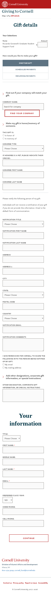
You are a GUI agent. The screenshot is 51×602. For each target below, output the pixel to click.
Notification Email (12, 325)
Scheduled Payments (25, 69)
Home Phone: (9, 507)
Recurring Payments (25, 76)
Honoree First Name (12, 170)
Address (7, 254)
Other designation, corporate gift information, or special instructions (21, 386)
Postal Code (9, 301)
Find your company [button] (22, 113)
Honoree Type (9, 144)
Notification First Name (15, 231)
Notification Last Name (14, 242)
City (5, 278)
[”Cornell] (25, 4)
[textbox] (23, 106)
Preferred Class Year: (13, 495)
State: (5, 290)
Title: (5, 434)
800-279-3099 (8, 570)
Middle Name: (9, 457)
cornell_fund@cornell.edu (25, 570)
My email (9, 364)
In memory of (10, 138)
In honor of (9, 135)
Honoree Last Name (12, 182)
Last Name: (8, 469)
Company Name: (10, 102)
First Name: (8, 445)
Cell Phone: (8, 518)
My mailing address (13, 367)
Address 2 (7, 266)
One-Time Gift (25, 63)
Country (7, 313)
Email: (6, 481)
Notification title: (12, 219)
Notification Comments (14, 337)
